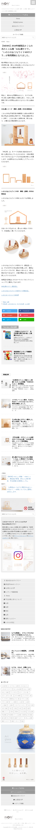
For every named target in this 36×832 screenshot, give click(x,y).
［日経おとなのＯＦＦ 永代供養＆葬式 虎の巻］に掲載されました (23, 333)
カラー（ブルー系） (24, 692)
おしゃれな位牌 (18, 689)
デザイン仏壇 (24, 698)
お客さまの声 (10, 588)
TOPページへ (7, 810)
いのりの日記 (9, 622)
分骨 (11, 711)
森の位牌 (4, 718)
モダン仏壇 (30, 705)
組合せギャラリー (18, 26)
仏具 (6, 615)
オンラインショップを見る (19, 15)
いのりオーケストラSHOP (10, 295)
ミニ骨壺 (10, 705)
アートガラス (13, 692)
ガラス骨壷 (17, 695)
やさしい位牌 (5, 692)
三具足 (15, 708)
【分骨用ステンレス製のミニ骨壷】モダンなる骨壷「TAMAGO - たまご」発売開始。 (23, 382)
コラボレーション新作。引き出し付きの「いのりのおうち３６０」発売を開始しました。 (23, 401)
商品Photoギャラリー (13, 584)
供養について (5, 711)
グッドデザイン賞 (26, 695)
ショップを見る (19, 788)
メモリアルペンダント (20, 705)
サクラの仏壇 (20, 304)
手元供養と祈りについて (13, 599)
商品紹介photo (18, 22)
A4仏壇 (5, 304)
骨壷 (22, 721)
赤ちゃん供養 (29, 718)
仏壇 (8, 302)
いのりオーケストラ (7, 689)
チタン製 (17, 698)
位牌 (6, 607)
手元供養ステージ (12, 714)
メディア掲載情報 (12, 592)
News (18, 18)
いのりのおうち (12, 304)
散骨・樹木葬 (22, 714)
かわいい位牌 (27, 689)
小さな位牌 (30, 711)
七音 (10, 708)
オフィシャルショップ (20, 536)
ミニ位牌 (26, 702)
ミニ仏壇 (27, 304)
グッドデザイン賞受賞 (7, 698)
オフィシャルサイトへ (18, 792)
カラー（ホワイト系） (7, 695)
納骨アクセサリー (19, 718)
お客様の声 (18, 30)
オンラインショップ (18, 810)
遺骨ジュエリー (10, 618)
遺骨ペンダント (15, 721)
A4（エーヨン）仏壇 (13, 686)
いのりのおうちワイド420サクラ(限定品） (15, 291)
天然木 (16, 711)
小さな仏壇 (23, 711)
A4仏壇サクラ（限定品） (9, 286)
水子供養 (10, 718)
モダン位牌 (4, 708)
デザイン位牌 (5, 702)
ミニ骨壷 (4, 705)
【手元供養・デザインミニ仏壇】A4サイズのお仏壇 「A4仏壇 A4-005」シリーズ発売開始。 (23, 439)
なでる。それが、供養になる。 (22, 667)
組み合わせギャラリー (13, 580)
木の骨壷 (30, 714)
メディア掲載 (19, 803)
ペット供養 (13, 702)
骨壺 (6, 611)
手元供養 (4, 714)
